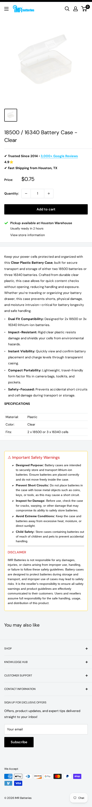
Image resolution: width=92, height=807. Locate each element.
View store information (27, 235)
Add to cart (46, 209)
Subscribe (19, 742)
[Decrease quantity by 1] (26, 193)
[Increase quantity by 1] (48, 193)
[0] (84, 8)
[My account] (75, 8)
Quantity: (11, 193)
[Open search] (67, 8)
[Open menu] (6, 8)
